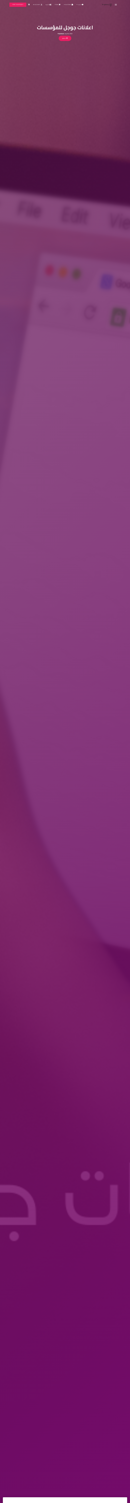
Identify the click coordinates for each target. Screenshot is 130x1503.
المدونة (48, 5)
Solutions (69, 5)
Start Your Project (17, 4)
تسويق (65, 38)
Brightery (105, 5)
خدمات (80, 5)
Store (58, 5)
